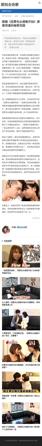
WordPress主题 (32, 440)
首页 (16, 16)
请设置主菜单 (3, 11)
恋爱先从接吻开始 (27, 16)
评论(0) (13, 30)
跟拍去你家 (10, 4)
